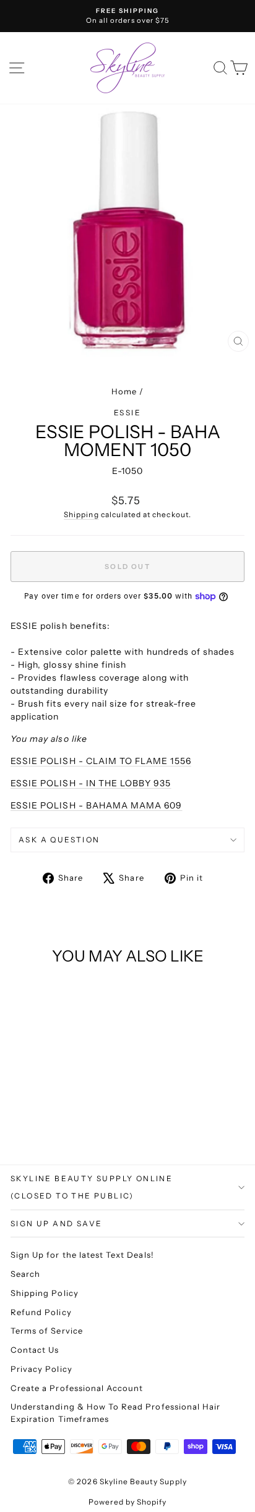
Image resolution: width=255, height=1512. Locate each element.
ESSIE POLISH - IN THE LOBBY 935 (91, 783)
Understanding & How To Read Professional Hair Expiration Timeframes (115, 1413)
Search (25, 1274)
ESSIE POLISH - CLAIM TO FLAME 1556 (101, 760)
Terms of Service (47, 1330)
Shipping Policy (45, 1293)
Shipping (81, 514)
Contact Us (35, 1350)
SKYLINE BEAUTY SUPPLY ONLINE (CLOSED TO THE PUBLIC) (92, 1187)
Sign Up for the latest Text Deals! (82, 1255)
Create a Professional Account (77, 1388)
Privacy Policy (41, 1369)
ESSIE (127, 412)
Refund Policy (41, 1312)
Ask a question (59, 839)
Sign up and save (56, 1223)
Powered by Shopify (128, 1501)
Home (124, 391)
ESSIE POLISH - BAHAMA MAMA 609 (97, 805)
